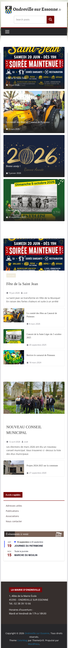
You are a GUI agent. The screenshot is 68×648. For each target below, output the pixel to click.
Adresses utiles (14, 505)
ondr (25, 293)
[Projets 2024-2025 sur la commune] (13, 468)
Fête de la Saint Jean (16, 78)
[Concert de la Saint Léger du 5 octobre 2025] (33, 200)
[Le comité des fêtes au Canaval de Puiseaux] (33, 112)
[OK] (50, 19)
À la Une (11, 275)
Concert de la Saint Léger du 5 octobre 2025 (28, 210)
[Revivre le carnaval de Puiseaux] (13, 358)
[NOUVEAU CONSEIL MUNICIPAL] (33, 398)
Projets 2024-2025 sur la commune (42, 465)
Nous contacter (14, 521)
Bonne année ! (13, 166)
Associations (12, 516)
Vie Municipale (14, 419)
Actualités (23, 275)
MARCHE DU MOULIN (25, 555)
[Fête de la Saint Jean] (33, 68)
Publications (12, 510)
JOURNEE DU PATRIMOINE (28, 545)
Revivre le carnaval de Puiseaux (41, 355)
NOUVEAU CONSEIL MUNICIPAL (24, 430)
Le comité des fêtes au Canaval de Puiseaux (28, 122)
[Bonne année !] (33, 156)
